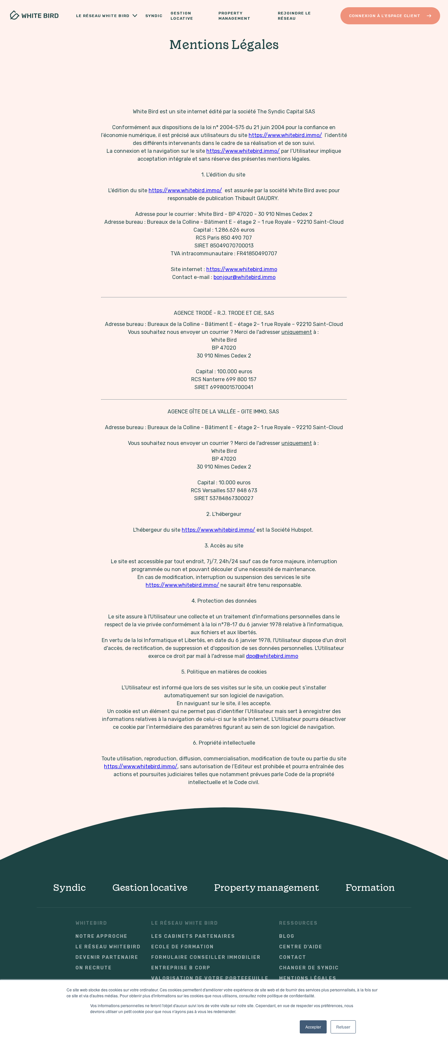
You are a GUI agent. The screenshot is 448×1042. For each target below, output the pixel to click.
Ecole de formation (182, 947)
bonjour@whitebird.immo (244, 277)
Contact (292, 957)
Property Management (234, 16)
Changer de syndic (309, 968)
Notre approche (101, 936)
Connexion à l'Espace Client (384, 15)
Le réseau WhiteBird (108, 947)
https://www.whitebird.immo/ (285, 135)
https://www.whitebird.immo (241, 269)
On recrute (93, 968)
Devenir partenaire (106, 957)
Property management (266, 887)
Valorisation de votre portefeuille (210, 978)
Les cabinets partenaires (193, 936)
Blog (287, 936)
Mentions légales (307, 978)
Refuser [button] (343, 1027)
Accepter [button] (313, 1027)
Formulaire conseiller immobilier (206, 957)
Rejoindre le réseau (294, 16)
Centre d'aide (300, 947)
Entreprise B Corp (181, 968)
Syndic (154, 15)
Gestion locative (182, 16)
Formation (370, 887)
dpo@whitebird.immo (272, 656)
